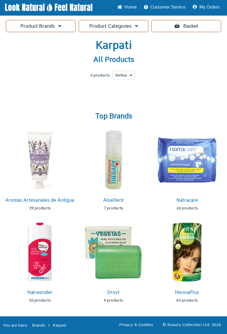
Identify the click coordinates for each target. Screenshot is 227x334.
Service (168, 7)
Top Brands (113, 116)
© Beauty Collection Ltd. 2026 (192, 324)
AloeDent (113, 200)
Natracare (187, 200)
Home (129, 7)
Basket (190, 26)
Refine (123, 75)
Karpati (113, 45)
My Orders (208, 7)
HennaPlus (187, 292)
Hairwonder (40, 292)
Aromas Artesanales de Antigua (39, 200)
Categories (112, 26)
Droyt (113, 292)
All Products (113, 59)
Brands (39, 26)
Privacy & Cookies (136, 324)
